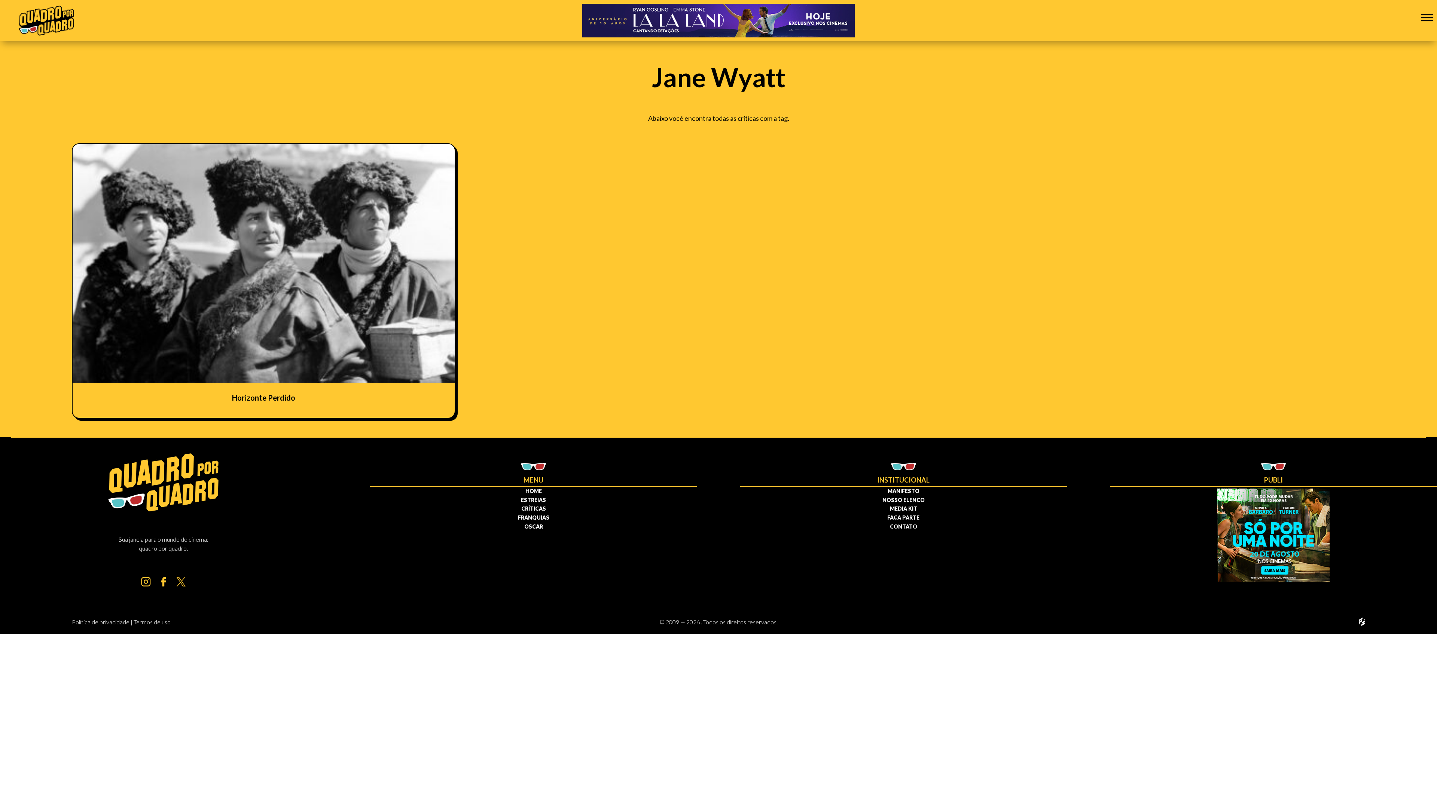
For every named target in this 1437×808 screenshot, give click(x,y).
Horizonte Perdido (263, 397)
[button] (1427, 17)
